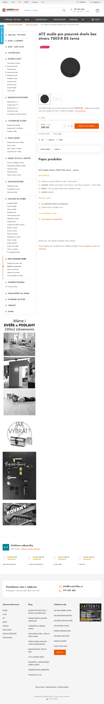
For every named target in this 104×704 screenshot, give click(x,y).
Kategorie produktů (60, 641)
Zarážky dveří (11, 212)
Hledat (64, 10)
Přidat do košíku (87, 126)
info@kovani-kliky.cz (73, 586)
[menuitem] (13, 20)
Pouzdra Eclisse (12, 287)
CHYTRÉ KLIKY (14, 53)
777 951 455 (78, 9)
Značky (11, 311)
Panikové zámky (12, 169)
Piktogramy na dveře (13, 237)
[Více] (95, 20)
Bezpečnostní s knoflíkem (15, 128)
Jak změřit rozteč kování (61, 636)
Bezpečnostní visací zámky (15, 142)
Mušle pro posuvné (14, 266)
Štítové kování (11, 69)
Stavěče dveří (11, 222)
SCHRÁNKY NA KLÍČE (16, 299)
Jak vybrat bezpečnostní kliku (63, 615)
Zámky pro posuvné (13, 272)
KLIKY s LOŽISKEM (15, 41)
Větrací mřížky (11, 209)
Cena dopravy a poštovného (51, 219)
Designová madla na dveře (15, 225)
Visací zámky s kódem (14, 148)
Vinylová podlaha (62, 687)
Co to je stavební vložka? (36, 657)
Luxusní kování (11, 82)
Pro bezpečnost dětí (13, 252)
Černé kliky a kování (13, 63)
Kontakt (5, 2)
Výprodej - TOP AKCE (17, 35)
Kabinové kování (12, 192)
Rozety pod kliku (12, 234)
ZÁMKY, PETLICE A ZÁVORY (19, 158)
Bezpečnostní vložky (13, 125)
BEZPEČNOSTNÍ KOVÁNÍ (18, 97)
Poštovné (35, 2)
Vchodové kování (12, 111)
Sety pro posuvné (12, 269)
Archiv (60, 652)
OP (19, 2)
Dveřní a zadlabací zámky (15, 163)
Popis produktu (45, 149)
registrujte (42, 249)
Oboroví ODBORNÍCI (10, 633)
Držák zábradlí (12, 243)
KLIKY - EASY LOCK (16, 47)
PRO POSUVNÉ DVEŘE (17, 259)
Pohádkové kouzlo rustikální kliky (38, 670)
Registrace (96, 2)
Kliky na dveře (40, 687)
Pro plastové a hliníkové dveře (16, 114)
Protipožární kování (13, 189)
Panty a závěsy (11, 240)
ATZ (60, 134)
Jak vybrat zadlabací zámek (62, 610)
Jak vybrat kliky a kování (61, 625)
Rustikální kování (12, 78)
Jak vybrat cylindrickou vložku (63, 620)
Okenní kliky (11, 91)
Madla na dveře (12, 228)
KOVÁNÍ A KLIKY (14, 59)
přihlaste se (89, 246)
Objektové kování (12, 186)
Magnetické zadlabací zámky (16, 166)
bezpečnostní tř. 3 (12, 105)
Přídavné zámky (12, 172)
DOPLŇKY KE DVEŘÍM (17, 199)
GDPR (26, 2)
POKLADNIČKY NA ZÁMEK (18, 293)
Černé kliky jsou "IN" (35, 675)
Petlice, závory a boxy (14, 175)
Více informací (80, 111)
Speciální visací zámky (14, 152)
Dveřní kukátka (11, 206)
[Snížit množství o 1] (65, 126)
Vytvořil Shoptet (53, 699)
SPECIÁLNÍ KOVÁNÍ (15, 182)
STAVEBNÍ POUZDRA (16, 282)
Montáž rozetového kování (62, 631)
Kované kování (11, 85)
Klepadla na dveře (13, 219)
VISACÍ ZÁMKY (14, 138)
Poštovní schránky (13, 246)
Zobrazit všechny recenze (30, 549)
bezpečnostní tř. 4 (12, 108)
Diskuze (57, 149)
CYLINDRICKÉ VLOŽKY (17, 121)
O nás (13, 2)
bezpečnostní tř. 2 (12, 102)
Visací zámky (11, 145)
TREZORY (12, 305)
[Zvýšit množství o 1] (72, 126)
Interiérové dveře (51, 687)
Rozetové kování (12, 66)
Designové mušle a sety (14, 263)
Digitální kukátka (12, 203)
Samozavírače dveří (13, 215)
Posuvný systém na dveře (15, 275)
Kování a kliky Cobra (60, 646)
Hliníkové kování (12, 75)
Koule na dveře (12, 231)
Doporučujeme (7, 637)
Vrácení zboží (7, 630)
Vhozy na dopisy (12, 249)
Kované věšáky (12, 88)
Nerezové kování (12, 72)
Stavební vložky (12, 131)
